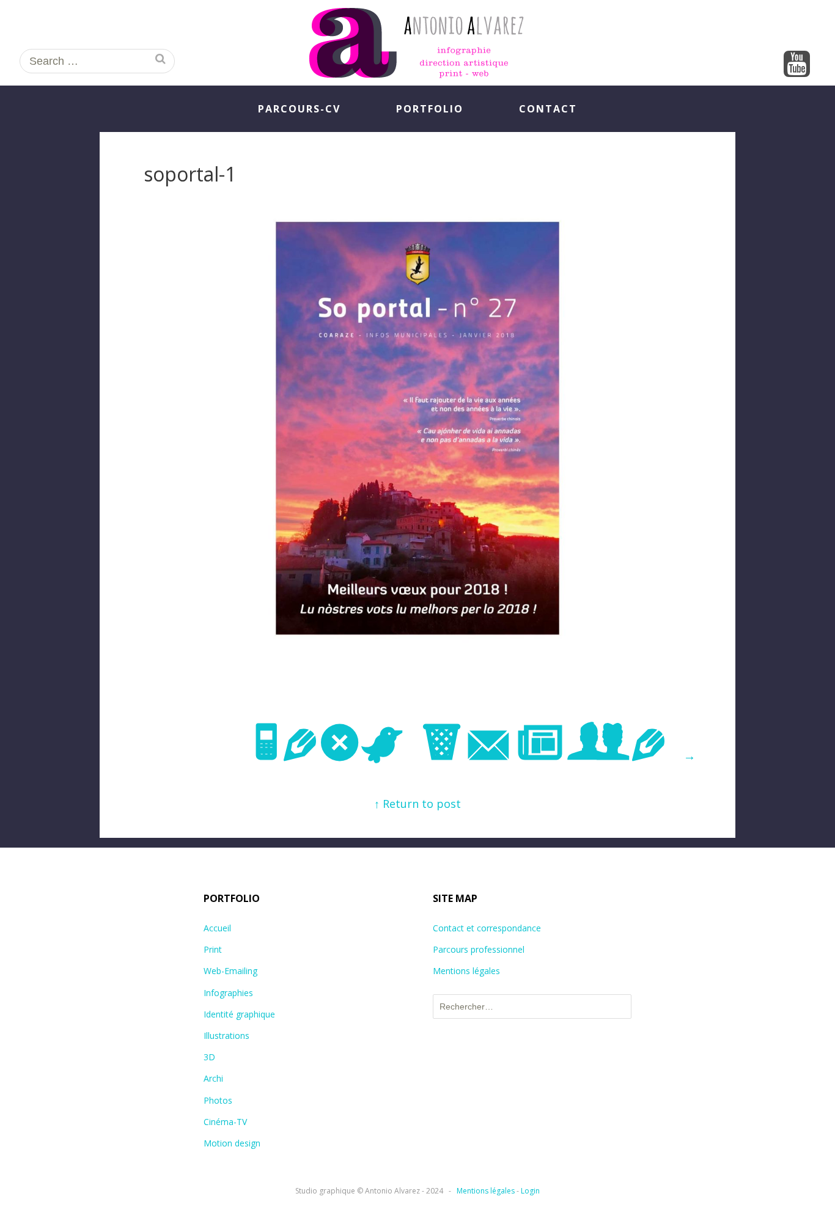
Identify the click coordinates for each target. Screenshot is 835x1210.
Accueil (217, 928)
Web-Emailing (230, 971)
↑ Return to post (417, 803)
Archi (213, 1078)
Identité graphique (239, 1014)
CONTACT (548, 109)
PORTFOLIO (429, 109)
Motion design (232, 1143)
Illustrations (226, 1035)
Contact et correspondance (487, 928)
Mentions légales (466, 971)
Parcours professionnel (478, 949)
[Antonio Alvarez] (417, 43)
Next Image (473, 744)
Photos (218, 1100)
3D (209, 1057)
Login (530, 1191)
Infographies (228, 993)
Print (213, 949)
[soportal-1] (417, 645)
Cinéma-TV (225, 1122)
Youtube (797, 65)
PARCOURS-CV (299, 109)
